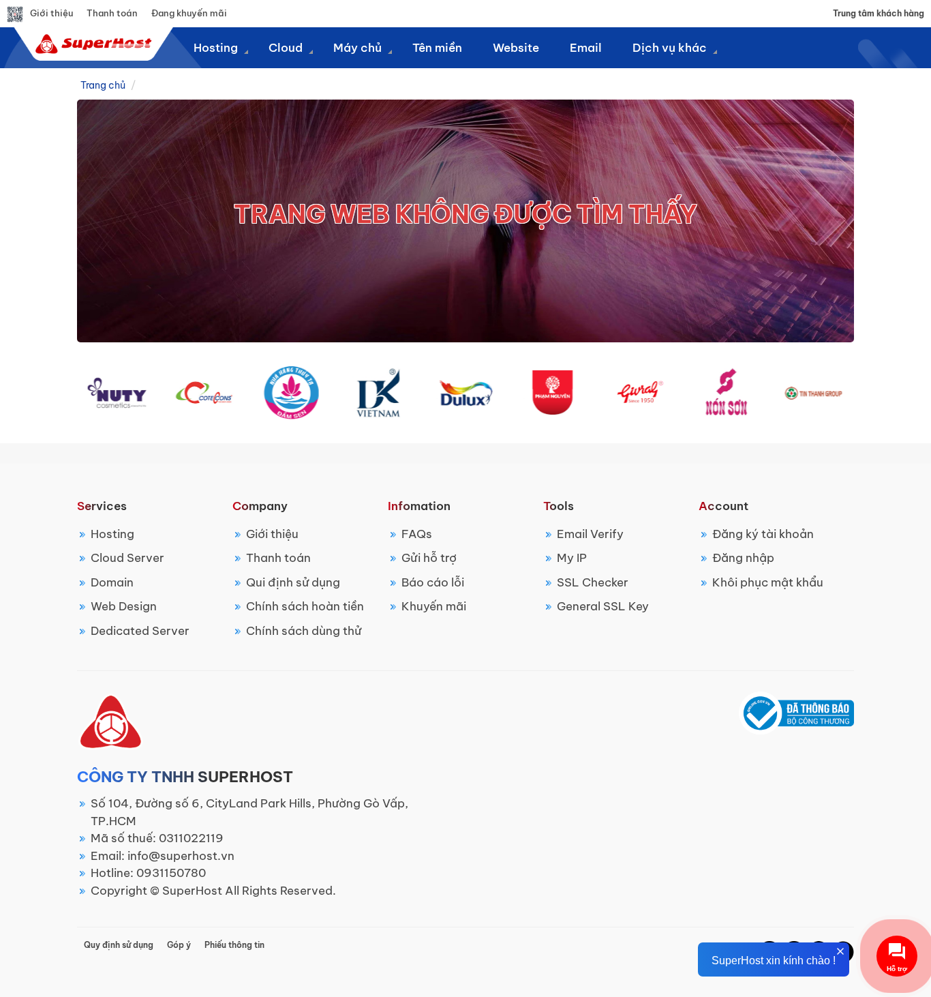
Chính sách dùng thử (303, 630)
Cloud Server (127, 557)
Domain (112, 582)
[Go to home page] (91, 44)
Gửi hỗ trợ (429, 557)
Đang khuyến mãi (189, 13)
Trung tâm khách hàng (878, 13)
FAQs (416, 533)
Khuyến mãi (433, 606)
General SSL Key (603, 606)
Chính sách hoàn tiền (305, 606)
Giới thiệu (51, 13)
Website (516, 47)
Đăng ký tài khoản (763, 533)
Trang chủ (102, 85)
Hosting (112, 533)
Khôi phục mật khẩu (767, 582)
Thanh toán (112, 13)
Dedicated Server (140, 630)
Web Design (124, 606)
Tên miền (437, 47)
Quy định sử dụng (118, 945)
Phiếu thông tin (234, 945)
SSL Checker (592, 582)
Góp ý (179, 945)
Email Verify (590, 533)
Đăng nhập (743, 557)
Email (586, 47)
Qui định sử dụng (293, 582)
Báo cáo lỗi (432, 582)
